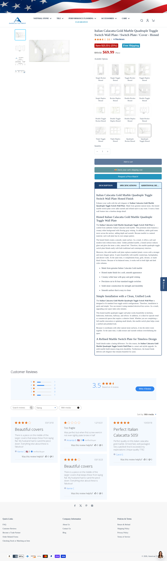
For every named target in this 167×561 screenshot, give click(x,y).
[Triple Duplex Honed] (115, 130)
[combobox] (46, 407)
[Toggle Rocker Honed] (130, 69)
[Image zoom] (49, 51)
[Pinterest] (86, 506)
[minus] (97, 151)
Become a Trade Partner (11, 533)
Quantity (97, 146)
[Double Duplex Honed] (130, 110)
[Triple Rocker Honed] (144, 110)
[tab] (105, 185)
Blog (64, 533)
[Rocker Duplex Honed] (115, 90)
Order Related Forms (10, 537)
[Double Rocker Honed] (130, 90)
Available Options (101, 59)
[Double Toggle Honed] (144, 90)
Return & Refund (123, 525)
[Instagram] (92, 506)
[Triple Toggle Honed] (100, 130)
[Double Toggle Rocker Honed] (100, 110)
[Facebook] (75, 506)
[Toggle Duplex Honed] (144, 69)
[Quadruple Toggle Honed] (144, 130)
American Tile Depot (156, 556)
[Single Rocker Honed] (100, 69)
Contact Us (67, 529)
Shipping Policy (123, 529)
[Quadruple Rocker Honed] (130, 130)
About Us (66, 525)
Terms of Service (123, 537)
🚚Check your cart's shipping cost (128, 170)
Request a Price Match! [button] (128, 176)
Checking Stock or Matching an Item (16, 541)
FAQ (4, 525)
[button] (128, 162)
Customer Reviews (9, 529)
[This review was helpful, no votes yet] (46, 456)
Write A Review (145, 389)
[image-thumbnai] (20, 35)
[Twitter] (81, 506)
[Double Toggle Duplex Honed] (115, 110)
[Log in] (147, 20)
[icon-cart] (153, 20)
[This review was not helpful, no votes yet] (51, 456)
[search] (142, 20)
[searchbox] (20, 408)
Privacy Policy (122, 533)
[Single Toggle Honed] (115, 69)
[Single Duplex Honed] (100, 90)
